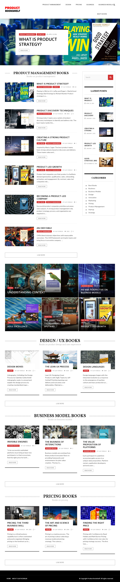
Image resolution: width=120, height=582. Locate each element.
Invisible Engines (17, 441)
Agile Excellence (17, 326)
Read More (24, 50)
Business (90, 4)
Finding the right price (93, 524)
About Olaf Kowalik (19, 579)
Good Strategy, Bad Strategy (90, 160)
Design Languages (93, 366)
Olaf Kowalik (67, 87)
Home (9, 579)
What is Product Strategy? (53, 83)
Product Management (52, 4)
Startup (91, 210)
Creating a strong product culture (53, 138)
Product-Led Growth (49, 166)
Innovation (92, 198)
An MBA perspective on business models (94, 291)
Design (68, 4)
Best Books (102, 14)
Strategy (56, 87)
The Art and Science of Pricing (57, 524)
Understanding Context (26, 292)
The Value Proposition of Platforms (92, 444)
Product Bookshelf (94, 579)
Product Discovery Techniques (41, 41)
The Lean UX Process (57, 366)
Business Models (106, 4)
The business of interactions (54, 443)
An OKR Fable (44, 228)
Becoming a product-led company (51, 197)
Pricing (79, 4)
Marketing (92, 201)
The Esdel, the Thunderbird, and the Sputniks (57, 323)
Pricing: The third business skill (17, 524)
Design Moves (15, 366)
